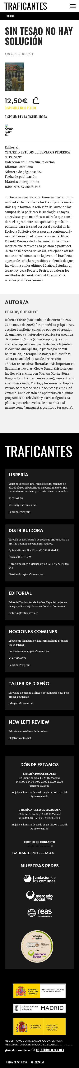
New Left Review (29, 722)
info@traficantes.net (39, 846)
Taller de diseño (29, 684)
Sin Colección (45, 162)
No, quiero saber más (50, 1050)
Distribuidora (26, 531)
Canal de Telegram (19, 511)
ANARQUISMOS (29, 182)
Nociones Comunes (33, 632)
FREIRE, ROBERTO (20, 54)
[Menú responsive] (73, 6)
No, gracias (37, 1062)
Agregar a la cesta (36, 100)
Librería (18, 475)
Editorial (20, 593)
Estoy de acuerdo (16, 1062)
